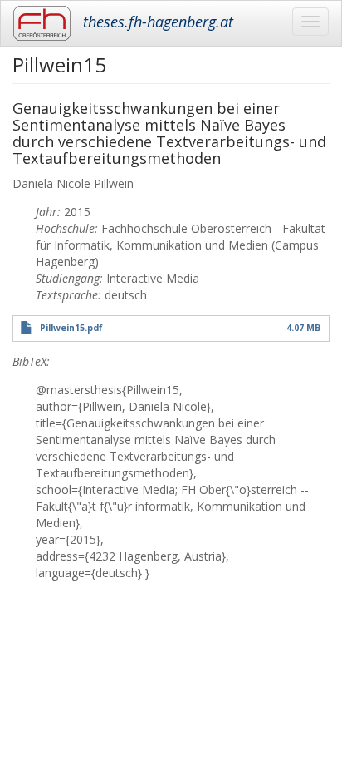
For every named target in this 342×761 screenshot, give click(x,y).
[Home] (42, 23)
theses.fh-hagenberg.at (158, 22)
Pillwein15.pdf (71, 328)
